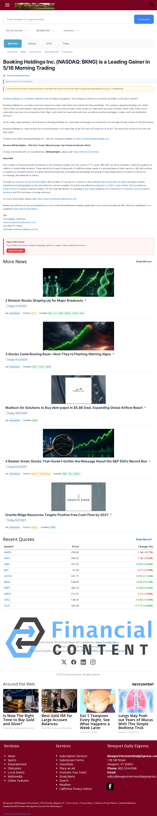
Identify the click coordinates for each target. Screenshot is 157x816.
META (7, 582)
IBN (5, 165)
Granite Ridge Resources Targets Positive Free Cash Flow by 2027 (58, 515)
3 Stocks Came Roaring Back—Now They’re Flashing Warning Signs (60, 354)
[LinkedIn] (83, 662)
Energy (34, 527)
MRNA (68, 313)
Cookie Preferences (127, 803)
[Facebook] (74, 662)
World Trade (44, 474)
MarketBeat (15, 313)
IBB (50, 313)
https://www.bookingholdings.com (92, 138)
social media (89, 189)
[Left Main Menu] (7, 5)
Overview (12, 51)
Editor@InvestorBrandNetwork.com (20, 229)
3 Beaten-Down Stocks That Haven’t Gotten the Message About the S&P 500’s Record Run (78, 461)
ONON (77, 474)
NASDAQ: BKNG (33, 98)
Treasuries (67, 51)
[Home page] (35, 5)
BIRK (65, 474)
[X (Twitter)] (64, 662)
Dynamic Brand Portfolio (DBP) (31, 182)
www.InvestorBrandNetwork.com (19, 222)
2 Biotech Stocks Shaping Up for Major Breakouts (46, 300)
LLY (55, 313)
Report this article (16, 251)
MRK (61, 313)
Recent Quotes (14, 30)
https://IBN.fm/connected (86, 152)
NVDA (7, 594)
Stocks (32, 43)
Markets (13, 43)
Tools (66, 43)
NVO (82, 313)
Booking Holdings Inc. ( (14, 98)
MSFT (7, 588)
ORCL (7, 599)
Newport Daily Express (29, 803)
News (23, 51)
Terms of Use (72, 803)
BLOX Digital (56, 806)
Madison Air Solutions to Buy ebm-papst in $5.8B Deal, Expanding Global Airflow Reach (75, 408)
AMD (7, 564)
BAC (6, 570)
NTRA (75, 313)
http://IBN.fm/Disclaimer (25, 209)
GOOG (8, 576)
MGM (48, 367)
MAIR (35, 420)
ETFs (49, 43)
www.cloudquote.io (107, 642)
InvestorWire (111, 182)
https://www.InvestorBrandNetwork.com (57, 199)
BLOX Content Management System (30, 806)
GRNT (53, 527)
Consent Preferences (17, 814)
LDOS (41, 367)
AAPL (7, 558)
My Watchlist (43, 30)
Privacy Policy (90, 651)
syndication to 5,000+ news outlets (110, 185)
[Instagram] (93, 662)
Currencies (35, 51)
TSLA (7, 605)
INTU (35, 367)
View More (143, 261)
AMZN (7, 552)
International (51, 51)
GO (70, 474)
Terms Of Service (115, 651)
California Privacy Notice (106, 803)
